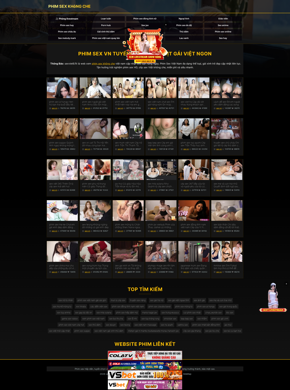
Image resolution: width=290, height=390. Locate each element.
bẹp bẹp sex (187, 318)
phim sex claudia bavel (160, 306)
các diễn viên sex (98, 306)
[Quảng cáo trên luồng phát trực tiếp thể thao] (145, 384)
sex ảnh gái (199, 300)
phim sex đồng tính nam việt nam (128, 306)
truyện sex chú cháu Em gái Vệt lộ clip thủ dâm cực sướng (227, 144)
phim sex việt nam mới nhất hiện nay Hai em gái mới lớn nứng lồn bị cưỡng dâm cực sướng (128, 103)
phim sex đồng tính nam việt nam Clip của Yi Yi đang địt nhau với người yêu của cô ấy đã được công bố (193, 226)
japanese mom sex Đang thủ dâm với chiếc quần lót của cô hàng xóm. (193, 267)
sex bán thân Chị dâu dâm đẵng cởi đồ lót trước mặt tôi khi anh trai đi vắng (227, 226)
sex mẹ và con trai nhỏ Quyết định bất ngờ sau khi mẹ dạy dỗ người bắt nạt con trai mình (226, 185)
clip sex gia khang (192, 330)
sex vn (54, 108)
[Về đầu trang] (283, 386)
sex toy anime (63, 312)
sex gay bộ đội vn (83, 312)
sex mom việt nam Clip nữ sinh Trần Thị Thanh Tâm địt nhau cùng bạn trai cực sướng (128, 144)
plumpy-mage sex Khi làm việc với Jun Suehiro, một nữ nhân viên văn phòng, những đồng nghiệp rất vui (161, 267)
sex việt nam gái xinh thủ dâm (109, 330)
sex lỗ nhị (132, 318)
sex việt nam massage (145, 324)
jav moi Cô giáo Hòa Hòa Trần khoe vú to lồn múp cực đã (128, 185)
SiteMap (187, 374)
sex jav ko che (212, 330)
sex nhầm (202, 318)
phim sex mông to (183, 306)
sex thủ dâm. (95, 324)
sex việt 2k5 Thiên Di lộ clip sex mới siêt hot (61, 185)
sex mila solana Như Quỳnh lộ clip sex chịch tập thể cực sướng (160, 185)
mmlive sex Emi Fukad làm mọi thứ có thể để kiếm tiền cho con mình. (226, 267)
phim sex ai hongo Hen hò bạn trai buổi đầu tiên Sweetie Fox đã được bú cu (61, 103)
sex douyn (111, 324)
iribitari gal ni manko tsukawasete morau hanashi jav (153, 330)
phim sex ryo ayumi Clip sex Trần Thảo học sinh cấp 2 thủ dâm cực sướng (194, 144)
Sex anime (223, 25)
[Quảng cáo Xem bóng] (145, 355)
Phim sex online (223, 31)
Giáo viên (223, 18)
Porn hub (106, 25)
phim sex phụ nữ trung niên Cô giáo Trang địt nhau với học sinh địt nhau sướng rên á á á (94, 185)
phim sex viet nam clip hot (71, 324)
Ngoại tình (184, 18)
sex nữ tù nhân (66, 300)
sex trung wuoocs (170, 312)
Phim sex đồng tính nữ (144, 18)
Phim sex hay (67, 25)
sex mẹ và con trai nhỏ (220, 300)
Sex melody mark (67, 38)
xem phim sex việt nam (93, 318)
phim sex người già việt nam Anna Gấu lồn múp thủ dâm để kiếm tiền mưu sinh (94, 103)
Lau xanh (184, 38)
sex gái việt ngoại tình (178, 300)
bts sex (229, 312)
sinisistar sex (170, 318)
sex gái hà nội (156, 300)
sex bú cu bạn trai (232, 330)
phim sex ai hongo (206, 306)
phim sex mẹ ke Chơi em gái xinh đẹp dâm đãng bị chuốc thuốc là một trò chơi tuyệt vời (62, 226)
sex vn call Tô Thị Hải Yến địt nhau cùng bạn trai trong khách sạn (95, 144)
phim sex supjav (82, 330)
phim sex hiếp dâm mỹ (127, 312)
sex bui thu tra (116, 318)
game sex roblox (70, 318)
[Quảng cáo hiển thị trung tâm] (145, 45)
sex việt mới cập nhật (59, 330)
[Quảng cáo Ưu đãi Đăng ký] (145, 365)
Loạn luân (106, 18)
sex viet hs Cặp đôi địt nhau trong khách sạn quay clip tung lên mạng (193, 103)
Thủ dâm (183, 31)
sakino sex (183, 324)
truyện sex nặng (137, 300)
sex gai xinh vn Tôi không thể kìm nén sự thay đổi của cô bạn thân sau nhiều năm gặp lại (128, 267)
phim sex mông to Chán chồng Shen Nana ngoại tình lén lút (127, 226)
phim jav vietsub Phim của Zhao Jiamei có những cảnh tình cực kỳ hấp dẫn (161, 226)
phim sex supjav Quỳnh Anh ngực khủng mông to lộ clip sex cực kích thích (62, 144)
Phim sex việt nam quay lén (106, 38)
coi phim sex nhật (192, 312)
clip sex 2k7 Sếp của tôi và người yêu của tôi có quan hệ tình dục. (193, 185)
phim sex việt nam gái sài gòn (92, 300)
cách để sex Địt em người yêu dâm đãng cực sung (227, 103)
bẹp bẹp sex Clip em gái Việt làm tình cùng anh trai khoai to (161, 144)
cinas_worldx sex (213, 312)
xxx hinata (81, 306)
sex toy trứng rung (150, 318)
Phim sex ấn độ (184, 25)
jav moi (228, 324)
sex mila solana (104, 312)
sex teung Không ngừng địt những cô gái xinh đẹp (95, 226)
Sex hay (223, 38)
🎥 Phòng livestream (67, 18)
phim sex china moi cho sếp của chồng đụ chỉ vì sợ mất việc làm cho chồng (61, 267)
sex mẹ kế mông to (62, 306)
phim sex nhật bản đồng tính (206, 324)
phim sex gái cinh (219, 318)
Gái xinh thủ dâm (106, 31)
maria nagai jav (149, 312)
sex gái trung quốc (228, 306)
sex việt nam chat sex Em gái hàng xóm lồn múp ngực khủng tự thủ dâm (161, 103)
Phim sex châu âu (67, 31)
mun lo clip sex (118, 300)
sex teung (125, 324)
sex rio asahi (167, 324)
